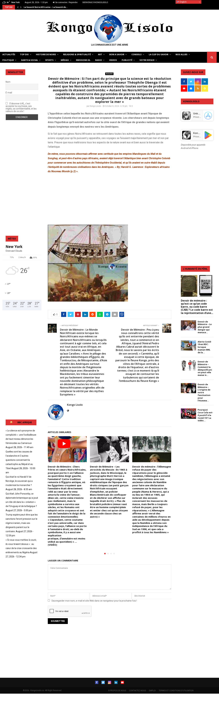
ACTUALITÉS (8, 54)
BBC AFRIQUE (24, 422)
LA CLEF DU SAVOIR (158, 54)
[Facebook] (96, 682)
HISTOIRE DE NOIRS (46, 54)
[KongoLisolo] (186, 138)
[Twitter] (103, 682)
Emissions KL (83, 60)
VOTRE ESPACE (146, 60)
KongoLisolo (200, 133)
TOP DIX (24, 54)
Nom (8, 82)
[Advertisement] (109, 198)
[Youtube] (122, 682)
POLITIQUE (8, 60)
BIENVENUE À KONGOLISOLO (95, 2)
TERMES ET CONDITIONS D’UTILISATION (176, 690)
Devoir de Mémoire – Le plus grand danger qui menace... (205, 327)
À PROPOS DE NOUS (117, 690)
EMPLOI (152, 690)
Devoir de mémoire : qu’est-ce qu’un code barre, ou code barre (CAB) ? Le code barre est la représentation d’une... (197, 307)
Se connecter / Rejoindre (66, 2)
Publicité (127, 60)
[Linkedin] (116, 682)
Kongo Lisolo (95, 106)
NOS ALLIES (181, 54)
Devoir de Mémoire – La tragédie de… (43, 7)
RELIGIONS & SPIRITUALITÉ (77, 54)
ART (100, 54)
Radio (98, 60)
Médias (65, 60)
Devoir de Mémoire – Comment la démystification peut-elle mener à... (205, 368)
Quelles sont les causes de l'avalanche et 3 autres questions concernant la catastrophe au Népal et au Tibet (19, 460)
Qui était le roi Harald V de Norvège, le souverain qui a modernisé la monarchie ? (19, 481)
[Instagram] (109, 682)
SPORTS (49, 60)
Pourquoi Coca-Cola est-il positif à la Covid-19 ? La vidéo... (205, 415)
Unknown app (201, 113)
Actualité (109, 74)
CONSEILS (136, 54)
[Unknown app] (186, 119)
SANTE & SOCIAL (29, 60)
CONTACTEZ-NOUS (137, 690)
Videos (113, 60)
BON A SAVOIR (116, 54)
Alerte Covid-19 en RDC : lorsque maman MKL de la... (205, 347)
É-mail (9, 92)
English (182, 2)
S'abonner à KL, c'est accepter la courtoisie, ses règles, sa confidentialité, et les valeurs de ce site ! (21, 107)
